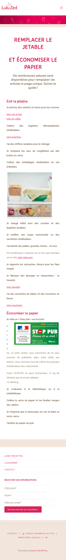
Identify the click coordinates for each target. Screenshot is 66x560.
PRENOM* (10, 488)
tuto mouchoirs (14, 305)
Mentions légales (29, 537)
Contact (9, 469)
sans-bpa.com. (25, 257)
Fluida (32, 550)
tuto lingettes (14, 137)
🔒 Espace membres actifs (38, 533)
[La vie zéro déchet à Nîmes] (9, 7)
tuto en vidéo (14, 119)
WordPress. (42, 550)
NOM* (7, 495)
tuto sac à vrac (14, 114)
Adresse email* (12, 503)
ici (18, 382)
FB (46, 537)
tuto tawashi (13, 287)
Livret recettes (13, 456)
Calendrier (10, 462)
